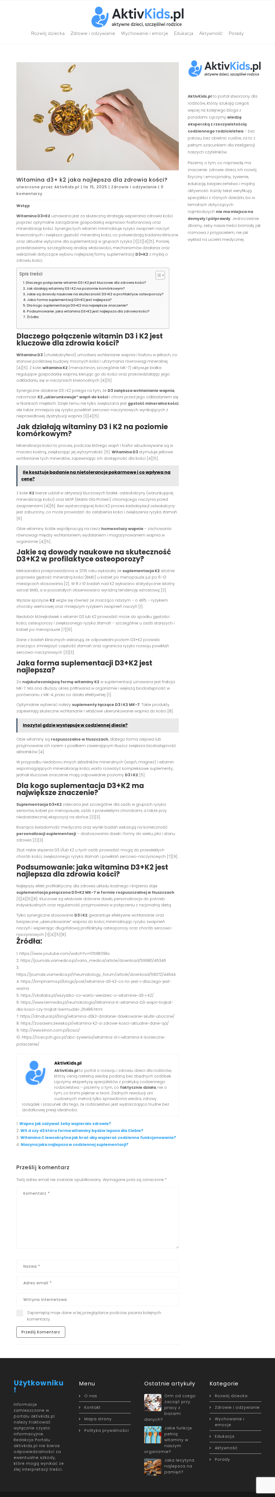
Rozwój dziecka (48, 33)
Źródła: (33, 317)
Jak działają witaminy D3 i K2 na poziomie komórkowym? (76, 288)
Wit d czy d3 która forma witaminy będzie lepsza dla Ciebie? (81, 1130)
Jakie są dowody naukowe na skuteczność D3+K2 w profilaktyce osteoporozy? (95, 294)
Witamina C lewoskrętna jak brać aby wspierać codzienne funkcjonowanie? (98, 1137)
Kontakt (92, 1407)
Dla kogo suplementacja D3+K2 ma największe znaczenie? (77, 305)
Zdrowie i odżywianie (93, 33)
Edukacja (183, 33)
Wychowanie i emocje (144, 33)
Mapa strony (98, 1419)
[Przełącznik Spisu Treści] (157, 275)
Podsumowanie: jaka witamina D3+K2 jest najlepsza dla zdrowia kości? (88, 311)
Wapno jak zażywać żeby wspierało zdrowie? (65, 1123)
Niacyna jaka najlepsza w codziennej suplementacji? (74, 1144)
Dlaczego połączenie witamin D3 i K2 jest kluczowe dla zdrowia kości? (86, 282)
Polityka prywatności (106, 1430)
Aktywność (211, 33)
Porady (236, 33)
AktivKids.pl (66, 187)
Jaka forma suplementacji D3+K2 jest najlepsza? (69, 299)
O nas (90, 1396)
